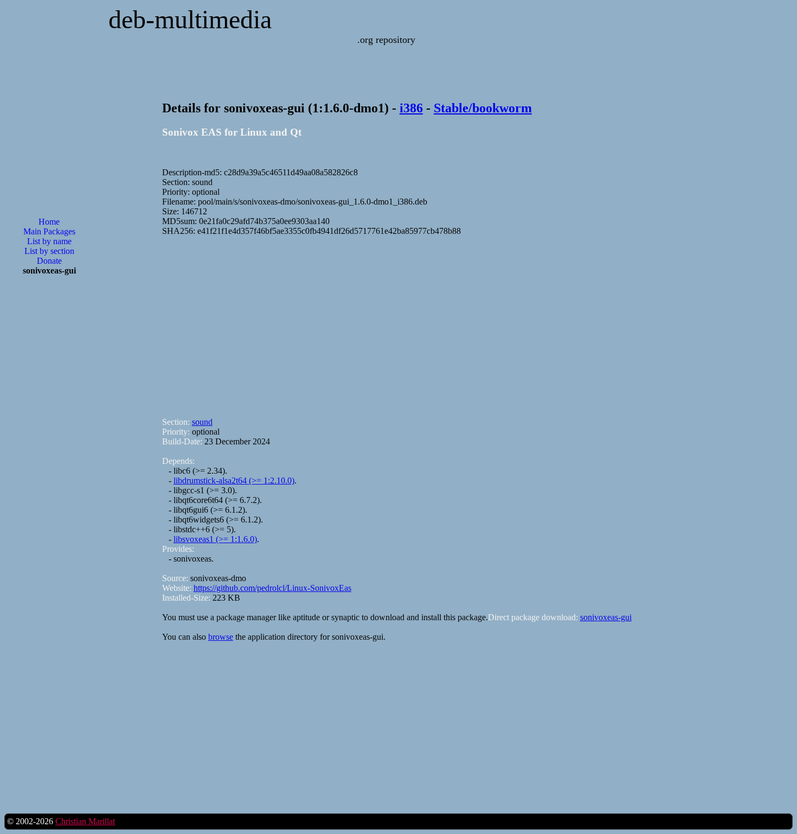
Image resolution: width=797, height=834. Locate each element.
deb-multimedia (190, 19)
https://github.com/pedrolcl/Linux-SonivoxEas (272, 588)
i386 (411, 108)
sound (202, 421)
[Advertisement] (49, 458)
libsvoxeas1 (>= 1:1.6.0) (215, 539)
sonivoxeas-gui (606, 617)
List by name (49, 241)
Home (49, 221)
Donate (49, 260)
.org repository (386, 39)
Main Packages (49, 231)
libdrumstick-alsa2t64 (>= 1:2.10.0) (233, 480)
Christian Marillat (85, 821)
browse (220, 636)
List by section (49, 251)
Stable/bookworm (483, 108)
